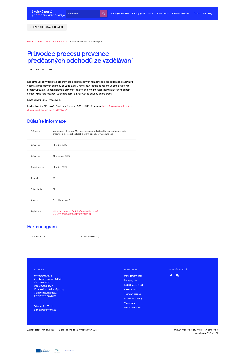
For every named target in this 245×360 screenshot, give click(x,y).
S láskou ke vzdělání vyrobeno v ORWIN (78, 330)
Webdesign (201, 333)
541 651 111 (47, 306)
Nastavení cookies (133, 307)
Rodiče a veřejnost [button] (181, 13)
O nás (196, 13)
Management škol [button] (120, 13)
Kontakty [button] (207, 13)
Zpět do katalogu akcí (48, 27)
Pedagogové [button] (138, 13)
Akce (47, 42)
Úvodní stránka (34, 42)
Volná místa (163, 13)
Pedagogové (130, 280)
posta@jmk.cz (48, 310)
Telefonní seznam (132, 294)
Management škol (133, 276)
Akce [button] (150, 13)
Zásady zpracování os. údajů (40, 330)
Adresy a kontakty (133, 298)
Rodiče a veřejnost (133, 285)
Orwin (212, 333)
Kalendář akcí (60, 42)
